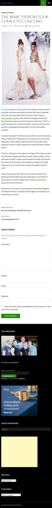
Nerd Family (7, 3)
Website (4, 296)
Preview (4, 378)
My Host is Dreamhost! (10, 362)
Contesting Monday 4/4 (10, 217)
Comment (6, 244)
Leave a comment (34, 26)
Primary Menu (49, 3)
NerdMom (20, 26)
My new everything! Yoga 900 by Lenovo (16, 209)
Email (4, 286)
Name (4, 275)
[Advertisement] (19, 452)
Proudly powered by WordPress (11, 505)
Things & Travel (7, 13)
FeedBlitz (21, 378)
